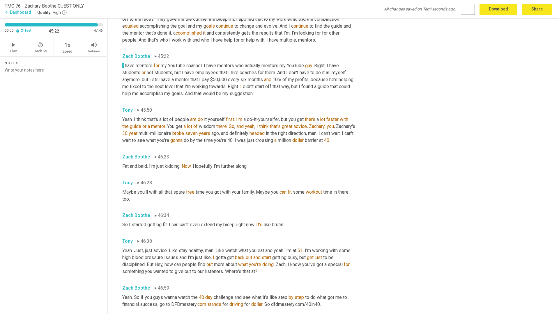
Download (498, 9)
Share (537, 9)
